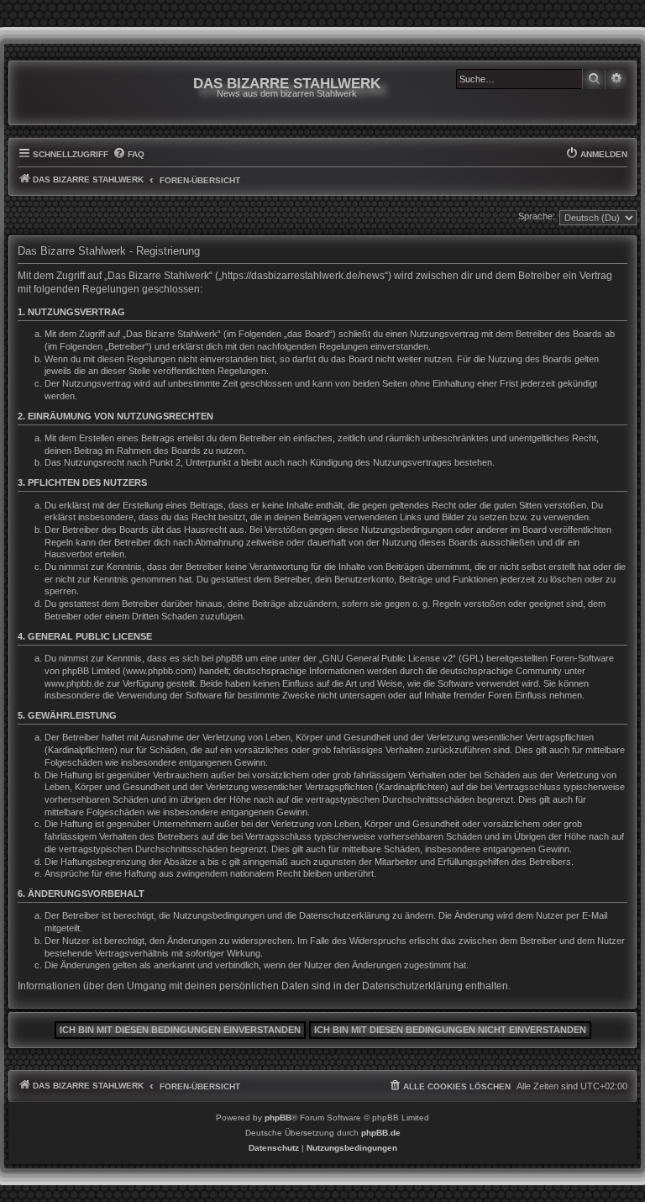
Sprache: (536, 216)
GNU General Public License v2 (387, 658)
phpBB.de (381, 1132)
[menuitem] (128, 155)
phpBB (278, 1117)
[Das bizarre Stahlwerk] (85, 93)
